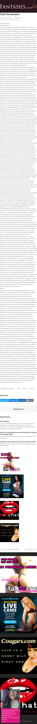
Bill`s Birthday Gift (30, 549)
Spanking (31, 388)
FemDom (4, 19)
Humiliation (10, 19)
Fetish (18, 388)
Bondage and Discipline (7, 388)
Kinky (24, 388)
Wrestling (16, 19)
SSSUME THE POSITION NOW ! (9, 549)
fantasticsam (19, 17)
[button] (36, 6)
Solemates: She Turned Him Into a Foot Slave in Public (17, 442)
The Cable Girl (4, 421)
